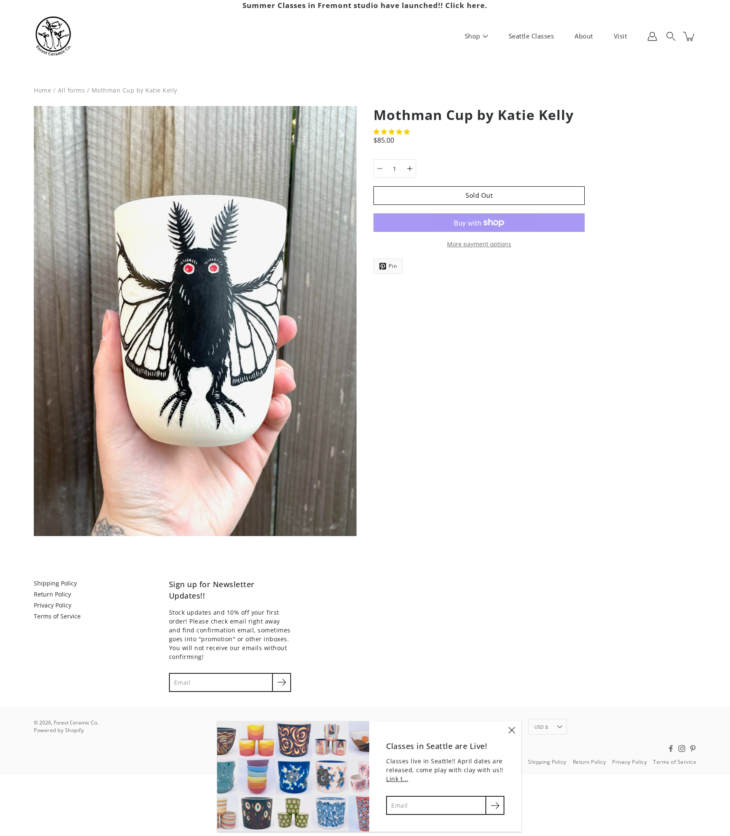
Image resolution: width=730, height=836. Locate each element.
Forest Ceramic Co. (76, 722)
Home (42, 90)
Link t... (397, 779)
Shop (472, 36)
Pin (393, 266)
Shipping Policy (55, 583)
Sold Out (479, 195)
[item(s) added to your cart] (689, 36)
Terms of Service (57, 616)
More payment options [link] (479, 244)
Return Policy (52, 594)
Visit (620, 36)
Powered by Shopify (59, 730)
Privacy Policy (52, 605)
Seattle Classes (531, 36)
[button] (392, 132)
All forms (71, 90)
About (584, 36)
